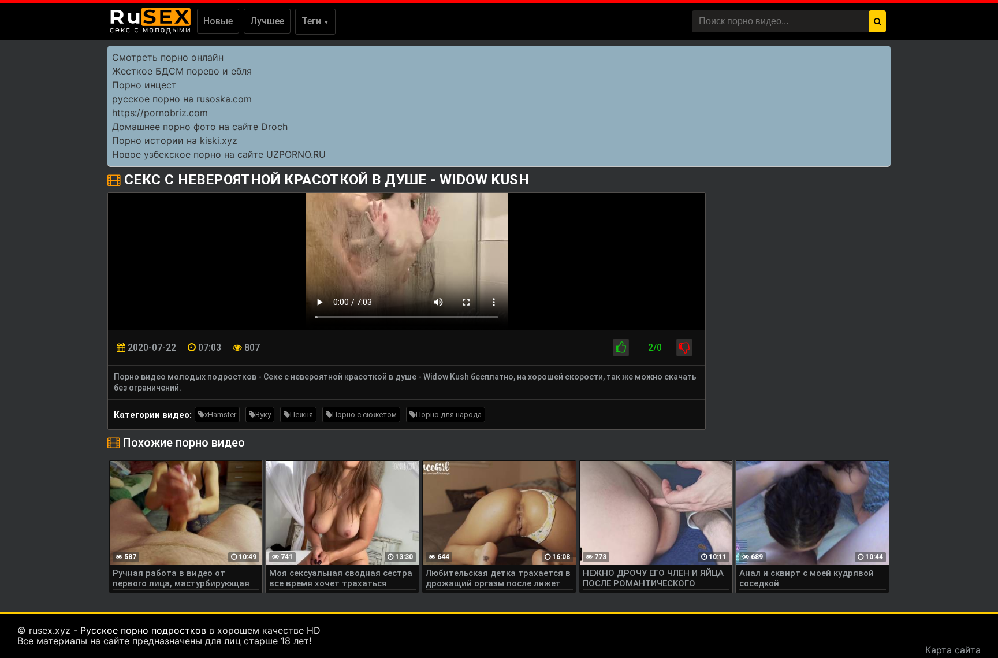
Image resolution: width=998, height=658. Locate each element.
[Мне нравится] (621, 347)
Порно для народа (449, 414)
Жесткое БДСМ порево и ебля (182, 71)
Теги (315, 21)
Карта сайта (953, 650)
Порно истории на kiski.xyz (174, 140)
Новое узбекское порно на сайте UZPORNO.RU (219, 154)
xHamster (220, 414)
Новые (218, 21)
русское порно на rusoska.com (182, 99)
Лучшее (267, 21)
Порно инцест (144, 85)
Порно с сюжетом (364, 414)
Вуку (263, 414)
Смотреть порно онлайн (168, 57)
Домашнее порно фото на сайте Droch (200, 126)
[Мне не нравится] (684, 347)
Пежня (301, 414)
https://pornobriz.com (160, 112)
